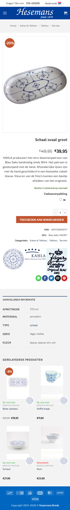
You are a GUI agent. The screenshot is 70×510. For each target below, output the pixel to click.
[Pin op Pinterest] (64, 278)
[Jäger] (56, 261)
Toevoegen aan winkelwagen (42, 219)
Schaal (6, 468)
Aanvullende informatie (19, 299)
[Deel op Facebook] (45, 278)
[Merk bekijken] (29, 400)
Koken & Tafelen (28, 25)
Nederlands (51, 3)
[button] (5, 13)
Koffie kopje (43, 408)
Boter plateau (10, 408)
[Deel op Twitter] (51, 278)
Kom (39, 468)
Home (13, 25)
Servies (56, 25)
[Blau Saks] (13, 261)
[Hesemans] (35, 13)
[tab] (35, 299)
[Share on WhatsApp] (38, 278)
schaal (34, 325)
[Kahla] (35, 261)
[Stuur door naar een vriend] (58, 278)
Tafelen (44, 25)
